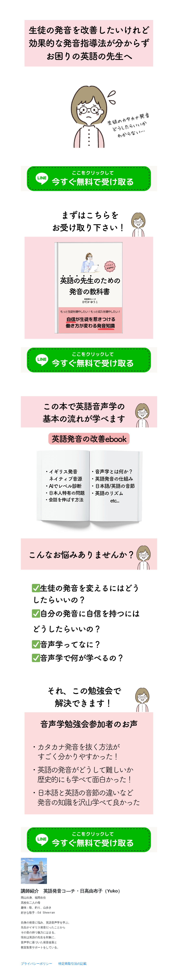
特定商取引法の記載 (72, 963)
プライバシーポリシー (36, 963)
